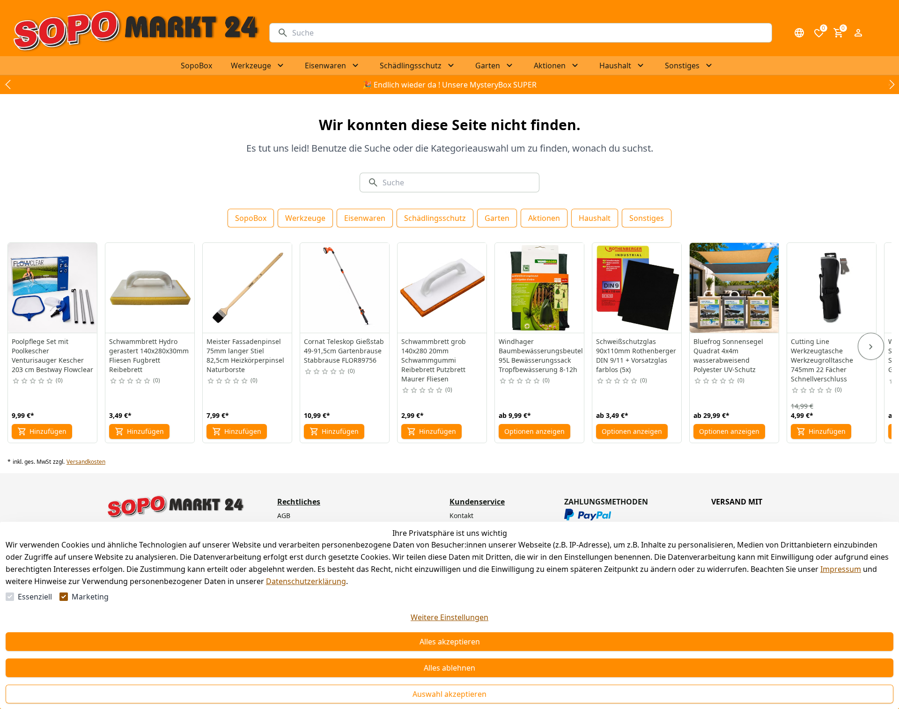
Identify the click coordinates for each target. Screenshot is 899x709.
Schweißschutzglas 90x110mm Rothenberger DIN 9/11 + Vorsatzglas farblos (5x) (636, 355)
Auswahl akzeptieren (449, 694)
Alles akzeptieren (450, 641)
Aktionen (544, 218)
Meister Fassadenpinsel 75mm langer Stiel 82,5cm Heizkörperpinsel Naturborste (245, 355)
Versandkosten (85, 462)
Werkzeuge (305, 218)
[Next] (871, 346)
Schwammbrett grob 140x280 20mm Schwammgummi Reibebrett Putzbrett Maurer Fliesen (433, 360)
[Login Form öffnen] (858, 32)
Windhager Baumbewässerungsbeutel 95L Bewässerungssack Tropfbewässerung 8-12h (541, 355)
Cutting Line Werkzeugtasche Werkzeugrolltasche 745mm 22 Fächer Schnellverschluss (822, 360)
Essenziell (35, 597)
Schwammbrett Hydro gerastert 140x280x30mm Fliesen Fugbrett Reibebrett (149, 355)
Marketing (90, 597)
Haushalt (595, 218)
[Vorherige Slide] (7, 84)
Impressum (840, 569)
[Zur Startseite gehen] (135, 32)
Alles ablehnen (449, 668)
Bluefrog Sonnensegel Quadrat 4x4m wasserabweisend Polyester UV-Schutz (728, 355)
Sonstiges (646, 218)
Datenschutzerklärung (306, 581)
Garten (497, 218)
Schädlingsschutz (435, 218)
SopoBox (250, 218)
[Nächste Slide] (891, 84)
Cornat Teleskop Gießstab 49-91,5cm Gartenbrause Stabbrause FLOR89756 (344, 351)
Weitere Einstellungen (449, 617)
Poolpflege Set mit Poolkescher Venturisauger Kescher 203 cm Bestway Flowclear (52, 355)
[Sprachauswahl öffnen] (799, 32)
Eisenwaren (364, 218)
